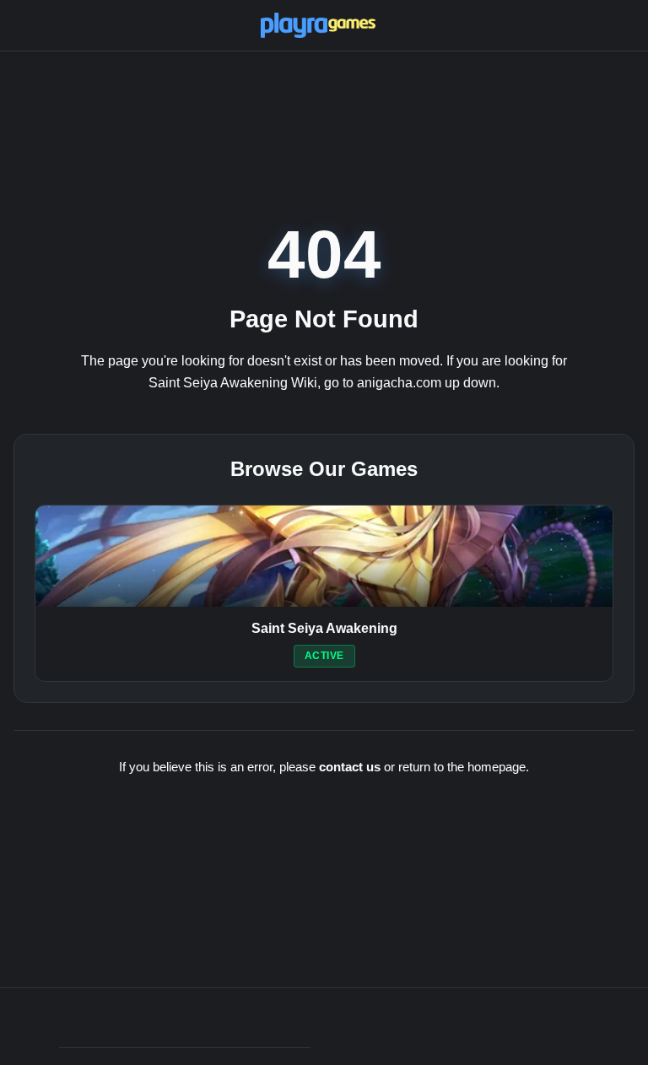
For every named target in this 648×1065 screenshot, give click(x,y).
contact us (350, 767)
